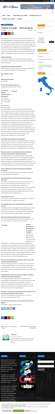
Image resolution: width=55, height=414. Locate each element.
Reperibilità (41, 62)
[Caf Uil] (27, 379)
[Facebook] (51, 1)
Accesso (51, 41)
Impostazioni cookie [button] (7, 410)
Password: (40, 32)
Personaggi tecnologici (12, 22)
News (6, 22)
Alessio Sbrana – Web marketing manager (8, 327)
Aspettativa (41, 56)
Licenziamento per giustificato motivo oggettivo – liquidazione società (45, 67)
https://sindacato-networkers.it (17, 336)
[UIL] (27, 364)
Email (39, 364)
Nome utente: (41, 28)
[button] (52, 12)
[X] (53, 1)
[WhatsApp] (12, 33)
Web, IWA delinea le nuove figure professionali (28, 327)
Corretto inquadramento (44, 53)
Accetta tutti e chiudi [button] (18, 410)
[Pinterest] (9, 33)
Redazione (4, 30)
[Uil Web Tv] (27, 386)
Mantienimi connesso (41, 38)
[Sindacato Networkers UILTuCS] (10, 7)
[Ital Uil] (27, 371)
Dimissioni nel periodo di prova (45, 59)
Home (2, 22)
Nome (39, 359)
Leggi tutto (34, 410)
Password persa (41, 42)
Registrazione (41, 41)
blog (27, 53)
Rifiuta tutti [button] (27, 410)
